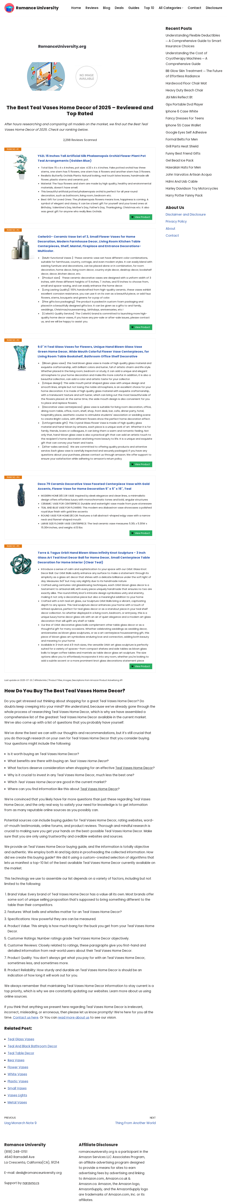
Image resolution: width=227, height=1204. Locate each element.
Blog (106, 8)
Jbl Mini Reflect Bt (179, 97)
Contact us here (25, 1017)
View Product (142, 217)
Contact (194, 8)
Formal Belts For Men (182, 139)
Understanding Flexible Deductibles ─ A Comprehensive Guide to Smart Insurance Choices (193, 40)
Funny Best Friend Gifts (183, 153)
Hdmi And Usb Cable (182, 181)
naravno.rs (31, 1183)
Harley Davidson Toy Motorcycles (192, 188)
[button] (182, 7)
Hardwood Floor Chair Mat (186, 83)
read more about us (73, 1017)
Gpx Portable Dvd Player (184, 104)
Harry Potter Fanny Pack (184, 195)
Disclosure (214, 8)
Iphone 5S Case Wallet (183, 125)
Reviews (92, 8)
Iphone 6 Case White (182, 111)
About (170, 228)
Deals (119, 8)
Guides (133, 8)
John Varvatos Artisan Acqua (189, 174)
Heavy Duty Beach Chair (184, 90)
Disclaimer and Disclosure (186, 214)
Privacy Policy (176, 221)
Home (76, 8)
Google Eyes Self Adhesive (186, 132)
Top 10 (149, 8)
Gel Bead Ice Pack (179, 160)
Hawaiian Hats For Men (183, 167)
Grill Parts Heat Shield (182, 146)
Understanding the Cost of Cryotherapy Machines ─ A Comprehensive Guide (186, 58)
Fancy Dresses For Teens (185, 118)
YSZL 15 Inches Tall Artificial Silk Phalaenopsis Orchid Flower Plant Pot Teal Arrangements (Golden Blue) (92, 158)
